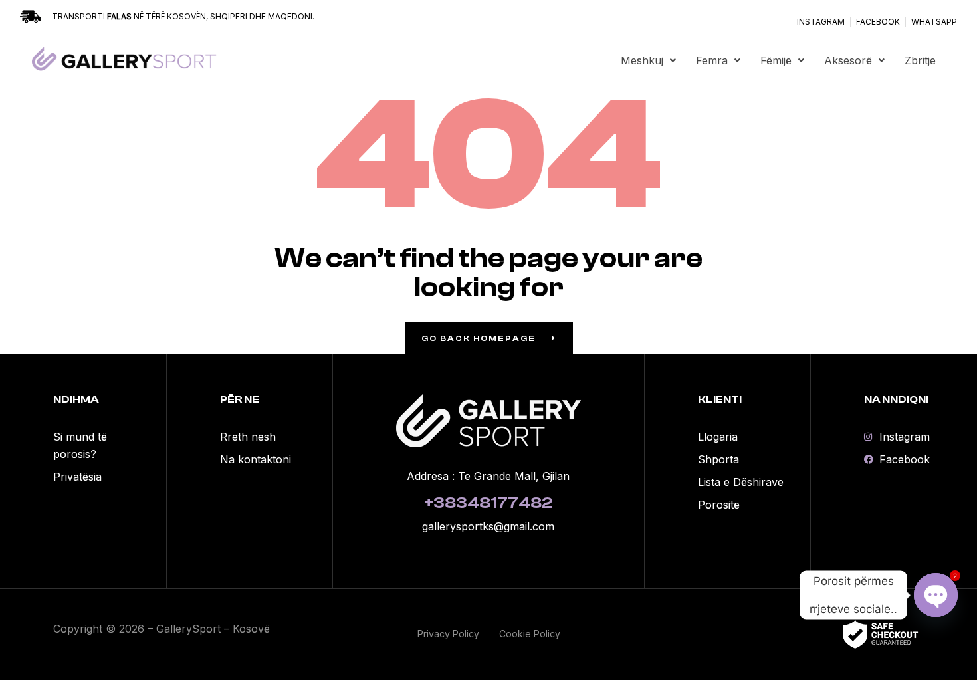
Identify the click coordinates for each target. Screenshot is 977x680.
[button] (648, 60)
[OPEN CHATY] (936, 595)
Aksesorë (848, 60)
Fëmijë (776, 60)
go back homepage (478, 338)
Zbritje (920, 60)
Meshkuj (642, 60)
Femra (712, 60)
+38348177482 (488, 503)
